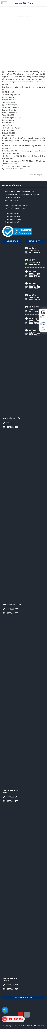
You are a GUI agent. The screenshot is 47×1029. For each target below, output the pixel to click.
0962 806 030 (12, 750)
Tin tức (29, 16)
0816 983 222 (34, 476)
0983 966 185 (12, 938)
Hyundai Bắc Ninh (23, 3)
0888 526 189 (34, 417)
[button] (43, 3)
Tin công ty (19, 16)
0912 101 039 (34, 452)
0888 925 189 (34, 429)
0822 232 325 (34, 464)
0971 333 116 (12, 563)
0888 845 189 (34, 405)
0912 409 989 (34, 393)
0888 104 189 (34, 440)
